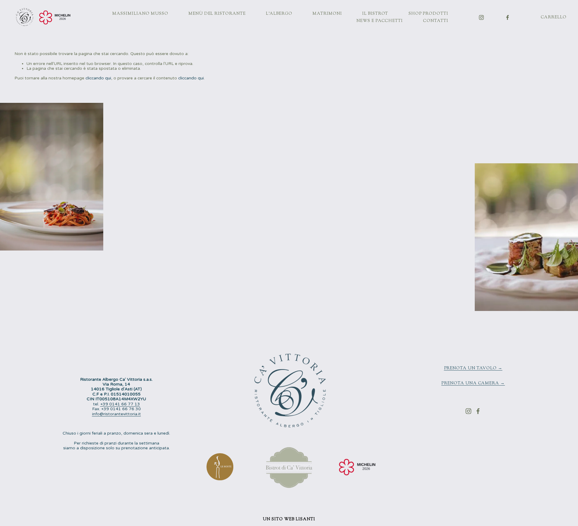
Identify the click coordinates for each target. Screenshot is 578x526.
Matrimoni (327, 14)
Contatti (435, 21)
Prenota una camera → (473, 383)
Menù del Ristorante (217, 14)
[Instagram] (481, 17)
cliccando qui (98, 78)
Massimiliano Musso (140, 14)
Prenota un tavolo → (473, 368)
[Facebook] (508, 17)
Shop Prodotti (428, 14)
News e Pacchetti (379, 21)
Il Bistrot (375, 14)
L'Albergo (279, 14)
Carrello (554, 17)
